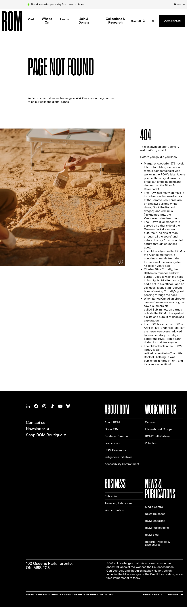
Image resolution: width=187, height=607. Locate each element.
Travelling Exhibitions (118, 503)
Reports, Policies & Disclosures (157, 543)
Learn (64, 19)
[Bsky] (68, 406)
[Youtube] (60, 406)
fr (152, 20)
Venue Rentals (114, 510)
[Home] (20, 21)
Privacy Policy (152, 594)
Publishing (111, 496)
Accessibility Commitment (122, 464)
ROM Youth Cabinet (158, 436)
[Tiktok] (52, 406)
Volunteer (151, 443)
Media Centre (154, 507)
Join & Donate (84, 20)
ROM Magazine (155, 520)
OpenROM (112, 429)
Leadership (112, 443)
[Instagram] (44, 406)
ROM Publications (157, 527)
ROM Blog (152, 534)
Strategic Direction (117, 436)
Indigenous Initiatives (118, 457)
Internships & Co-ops (158, 429)
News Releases (155, 514)
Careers (150, 422)
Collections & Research (115, 20)
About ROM (112, 422)
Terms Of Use (174, 594)
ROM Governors (115, 450)
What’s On (47, 20)
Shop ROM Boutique (44, 435)
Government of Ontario (98, 594)
